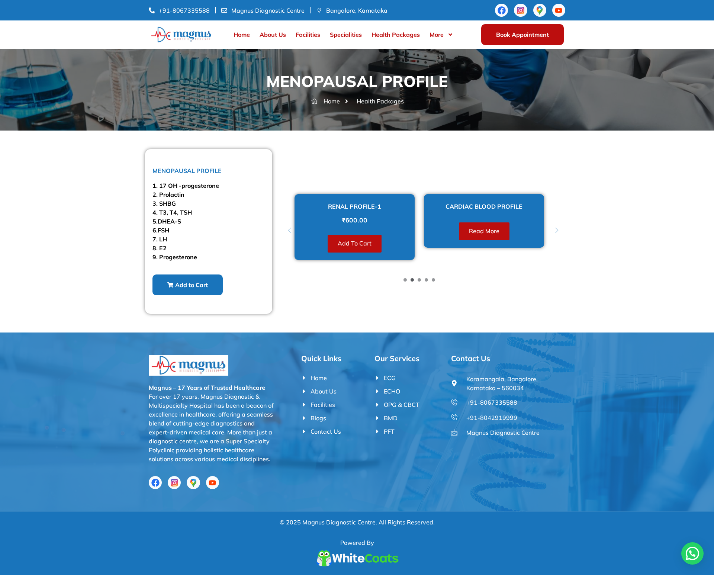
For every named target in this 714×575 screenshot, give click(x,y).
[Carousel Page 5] (433, 280)
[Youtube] (558, 10)
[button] (187, 284)
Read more (484, 231)
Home (242, 34)
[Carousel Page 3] (419, 280)
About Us (273, 34)
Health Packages (396, 34)
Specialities (346, 34)
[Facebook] (501, 10)
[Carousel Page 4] (426, 280)
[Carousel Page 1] (405, 280)
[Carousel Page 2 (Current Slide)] (412, 280)
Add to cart (355, 243)
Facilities (308, 34)
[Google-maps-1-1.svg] (539, 10)
